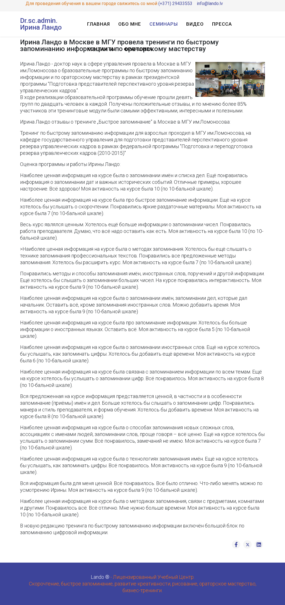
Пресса (222, 24)
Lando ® (100, 577)
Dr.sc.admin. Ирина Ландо (41, 24)
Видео (195, 24)
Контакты (101, 49)
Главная (98, 24)
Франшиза (138, 49)
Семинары (163, 24)
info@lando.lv (210, 3)
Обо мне (129, 24)
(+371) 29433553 (175, 3)
